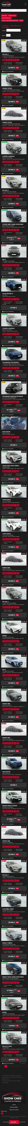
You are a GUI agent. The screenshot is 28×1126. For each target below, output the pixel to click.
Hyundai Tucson (12, 15)
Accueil (14, 1104)
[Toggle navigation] (25, 4)
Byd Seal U (4, 15)
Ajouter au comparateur (9, 71)
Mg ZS (21, 20)
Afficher (4, 35)
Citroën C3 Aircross (6, 18)
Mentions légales (14, 1107)
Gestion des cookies (14, 1109)
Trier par (4, 30)
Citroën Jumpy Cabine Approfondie (10, 20)
